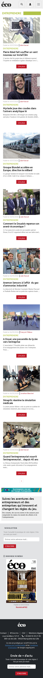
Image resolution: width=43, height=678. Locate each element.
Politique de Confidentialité (15, 645)
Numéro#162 (21, 607)
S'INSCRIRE (9, 546)
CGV (23, 633)
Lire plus (21, 66)
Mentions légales (36, 633)
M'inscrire (14, 633)
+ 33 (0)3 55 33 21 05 (32, 636)
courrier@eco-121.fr (10, 636)
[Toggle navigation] (39, 4)
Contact (3, 633)
